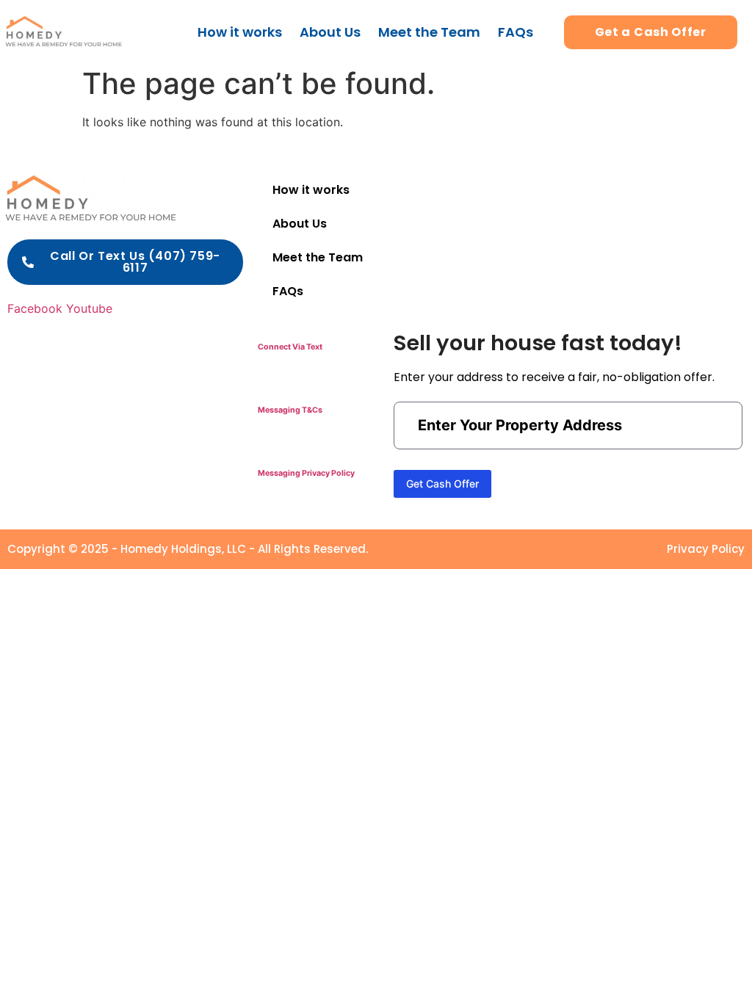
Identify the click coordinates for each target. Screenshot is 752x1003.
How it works (240, 32)
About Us (330, 32)
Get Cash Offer (442, 483)
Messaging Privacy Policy (306, 473)
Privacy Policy (706, 549)
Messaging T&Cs (290, 410)
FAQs (515, 32)
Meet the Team (429, 32)
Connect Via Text (290, 347)
